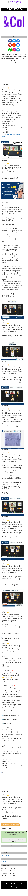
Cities (13, 5)
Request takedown (6, 828)
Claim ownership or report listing (10, 824)
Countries (20, 5)
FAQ (11, 887)
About (7, 883)
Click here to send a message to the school (11, 848)
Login (16, 887)
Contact (13, 883)
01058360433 (5, 855)
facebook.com (5, 862)
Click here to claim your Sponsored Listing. (14, 840)
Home (8, 5)
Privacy (21, 883)
